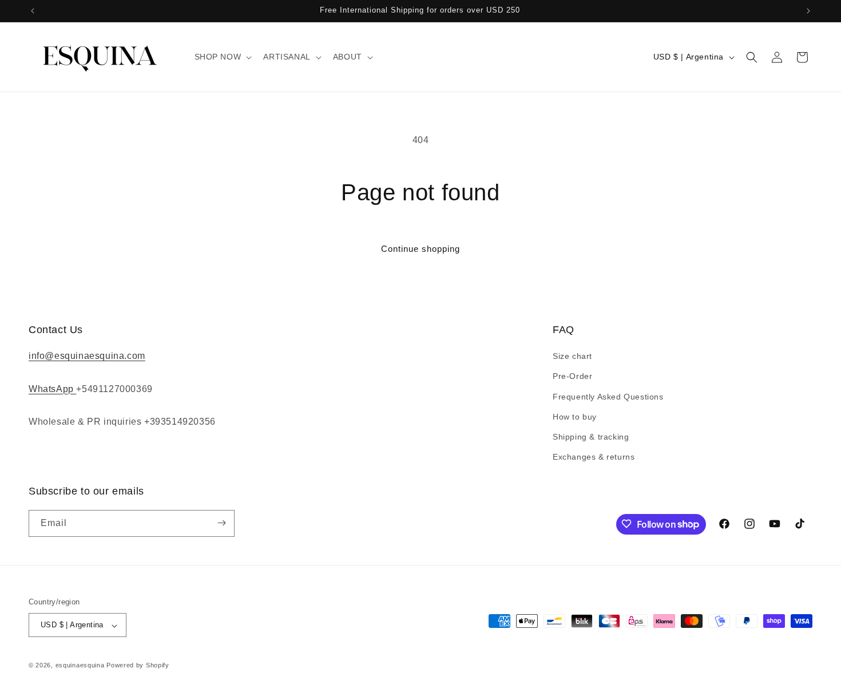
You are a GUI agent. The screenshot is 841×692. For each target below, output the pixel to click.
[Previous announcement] (32, 11)
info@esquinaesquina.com (87, 356)
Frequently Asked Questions (608, 396)
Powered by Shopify (137, 665)
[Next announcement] (808, 11)
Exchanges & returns (593, 457)
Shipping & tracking (591, 436)
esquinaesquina (80, 665)
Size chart (572, 356)
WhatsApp (52, 389)
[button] (222, 57)
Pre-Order (572, 376)
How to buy (575, 416)
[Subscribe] (221, 522)
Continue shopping (420, 249)
